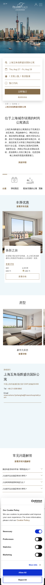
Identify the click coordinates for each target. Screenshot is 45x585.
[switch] (38, 539)
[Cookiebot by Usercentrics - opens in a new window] (31, 501)
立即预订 (22, 91)
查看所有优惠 (22, 206)
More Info (33, 565)
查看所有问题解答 (22, 461)
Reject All (22, 580)
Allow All (22, 572)
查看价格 (22, 276)
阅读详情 (22, 162)
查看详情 (10, 264)
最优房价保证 (22, 97)
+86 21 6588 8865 (15, 389)
